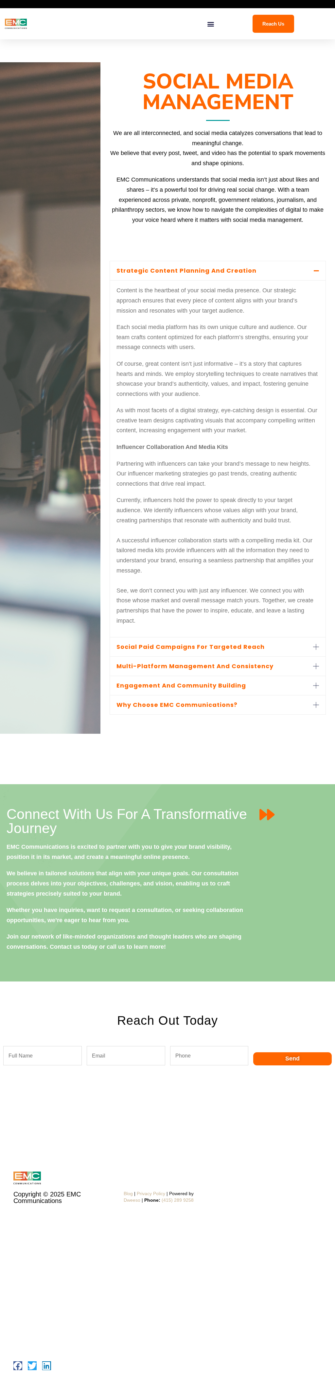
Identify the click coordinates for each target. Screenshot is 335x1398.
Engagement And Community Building (181, 685)
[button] (210, 23)
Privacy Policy (151, 1193)
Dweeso (132, 1200)
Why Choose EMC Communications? (177, 705)
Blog (128, 1193)
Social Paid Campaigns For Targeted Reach (190, 647)
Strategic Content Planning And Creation (186, 270)
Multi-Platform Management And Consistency (194, 666)
